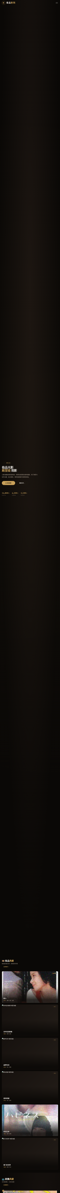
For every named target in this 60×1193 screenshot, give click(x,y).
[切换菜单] (56, 3)
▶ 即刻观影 (8, 483)
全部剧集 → (6, 1185)
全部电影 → (6, 966)
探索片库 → (22, 483)
